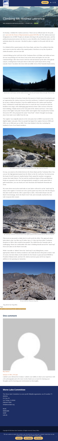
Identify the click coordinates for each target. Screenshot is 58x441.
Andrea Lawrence (6, 309)
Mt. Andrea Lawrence (19, 309)
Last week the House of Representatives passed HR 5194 (22, 35)
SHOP (4, 413)
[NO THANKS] (56, 436)
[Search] (53, 2)
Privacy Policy (36, 430)
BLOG (4, 409)
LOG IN (5, 415)
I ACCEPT (19, 438)
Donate (45, 2)
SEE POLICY (38, 438)
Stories (36, 23)
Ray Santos (6, 371)
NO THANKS (28, 438)
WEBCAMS (6, 411)
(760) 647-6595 (7, 402)
